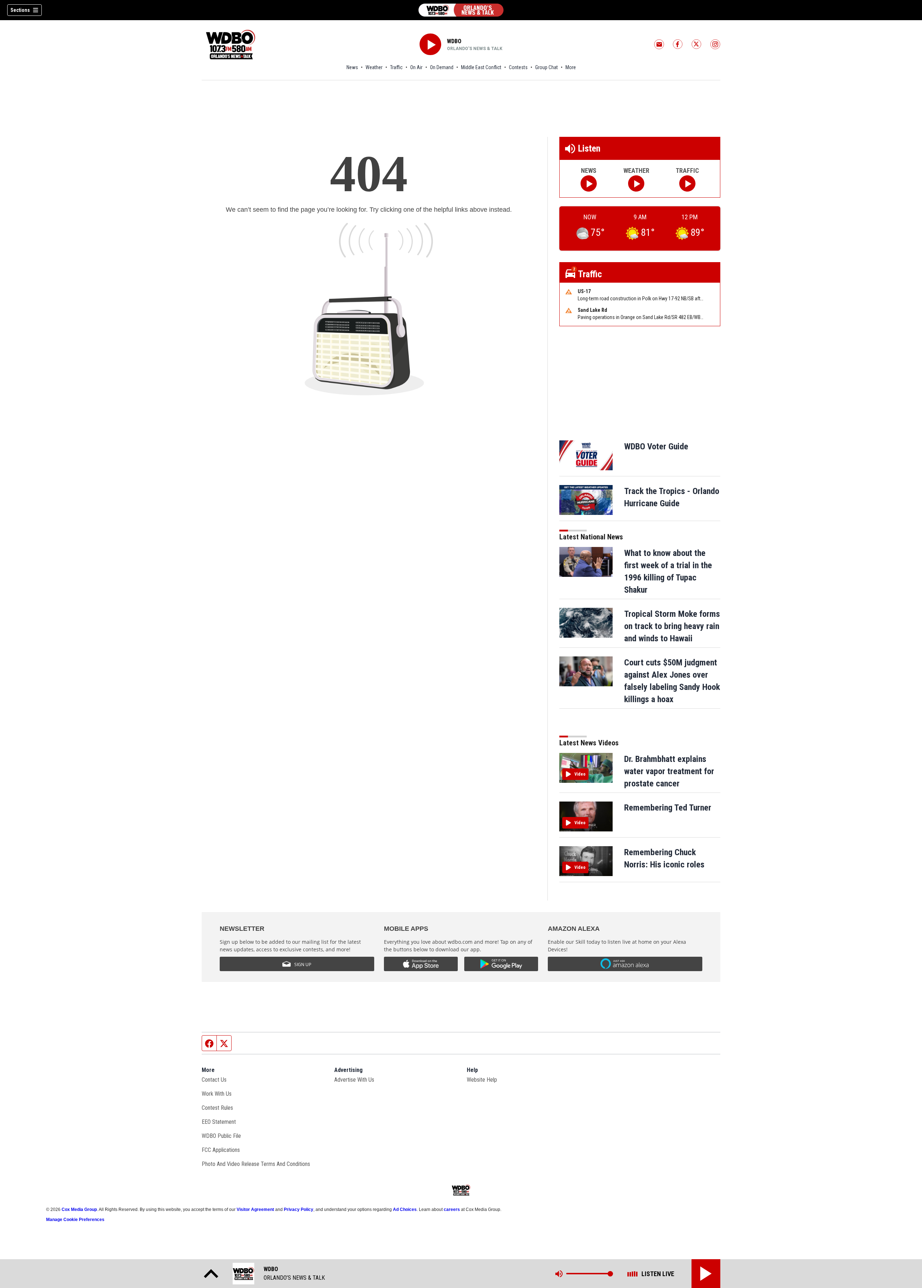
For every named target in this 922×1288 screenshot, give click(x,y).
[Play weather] (636, 183)
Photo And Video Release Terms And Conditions (256, 1164)
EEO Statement (219, 1121)
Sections (20, 10)
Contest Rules (217, 1107)
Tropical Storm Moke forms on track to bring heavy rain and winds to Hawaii (672, 626)
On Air (416, 67)
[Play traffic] (687, 183)
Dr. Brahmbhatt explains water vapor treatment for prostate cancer (669, 771)
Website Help (482, 1079)
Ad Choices (405, 1209)
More (570, 67)
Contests (518, 67)
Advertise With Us (354, 1079)
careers (452, 1209)
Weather (374, 67)
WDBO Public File (221, 1135)
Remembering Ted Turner (667, 808)
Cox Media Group (79, 1209)
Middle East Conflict (481, 67)
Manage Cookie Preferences (75, 1219)
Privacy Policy (298, 1209)
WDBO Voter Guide (656, 446)
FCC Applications (221, 1149)
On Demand (441, 67)
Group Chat (546, 67)
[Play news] (589, 183)
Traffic (396, 67)
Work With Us (217, 1093)
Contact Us (214, 1079)
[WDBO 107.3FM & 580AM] (461, 10)
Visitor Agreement (255, 1209)
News (352, 67)
